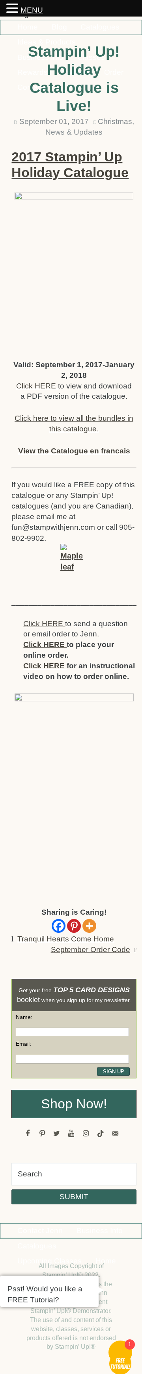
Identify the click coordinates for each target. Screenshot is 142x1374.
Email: (23, 1044)
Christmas (115, 121)
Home (27, 27)
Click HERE (37, 386)
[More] (89, 926)
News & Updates (74, 132)
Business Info (40, 57)
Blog (59, 27)
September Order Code (90, 949)
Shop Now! (74, 1104)
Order (113, 72)
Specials (76, 72)
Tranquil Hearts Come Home (65, 939)
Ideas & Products (46, 42)
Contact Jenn (40, 1230)
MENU (32, 10)
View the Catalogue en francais (74, 451)
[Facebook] (58, 926)
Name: (24, 1017)
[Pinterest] (74, 926)
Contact (30, 87)
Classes (91, 57)
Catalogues (100, 27)
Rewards (32, 72)
